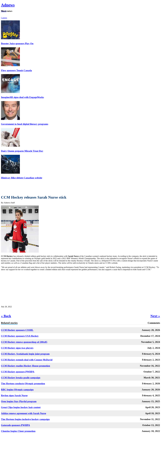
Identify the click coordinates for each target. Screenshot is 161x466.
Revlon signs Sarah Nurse (14, 395)
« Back (6, 316)
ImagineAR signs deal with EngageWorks (22, 97)
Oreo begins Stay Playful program (18, 401)
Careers (4, 18)
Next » (155, 316)
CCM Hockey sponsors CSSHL (17, 330)
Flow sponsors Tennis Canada (16, 70)
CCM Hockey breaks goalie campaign (20, 377)
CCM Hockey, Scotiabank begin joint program (25, 353)
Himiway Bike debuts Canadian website (21, 177)
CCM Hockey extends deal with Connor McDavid (26, 359)
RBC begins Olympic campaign (17, 389)
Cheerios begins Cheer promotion (18, 431)
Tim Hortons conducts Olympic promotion (23, 383)
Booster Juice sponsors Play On (17, 43)
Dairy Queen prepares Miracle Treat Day (22, 151)
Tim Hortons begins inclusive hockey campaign (25, 419)
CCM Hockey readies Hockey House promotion (25, 365)
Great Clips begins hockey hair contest (21, 407)
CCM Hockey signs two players (17, 348)
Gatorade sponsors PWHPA (15, 425)
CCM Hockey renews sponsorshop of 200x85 (24, 342)
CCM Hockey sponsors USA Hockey (20, 336)
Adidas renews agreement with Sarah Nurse (23, 413)
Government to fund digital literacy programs (24, 124)
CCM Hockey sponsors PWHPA (17, 371)
